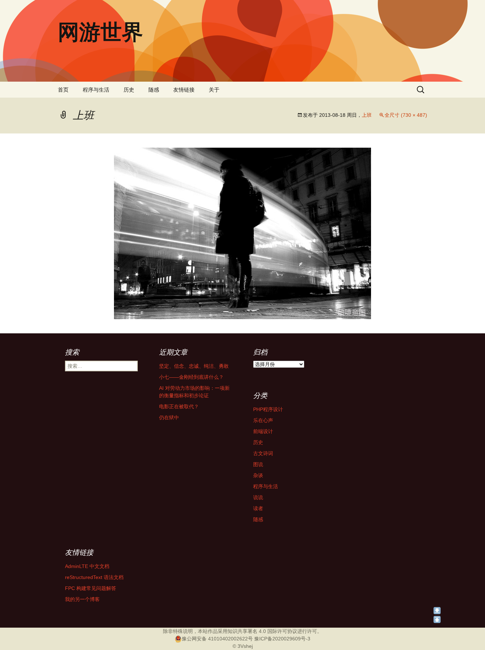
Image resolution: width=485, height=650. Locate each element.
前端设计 (263, 431)
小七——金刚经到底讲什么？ (191, 377)
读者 (258, 508)
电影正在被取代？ (179, 406)
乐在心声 (263, 420)
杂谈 (258, 475)
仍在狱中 (169, 417)
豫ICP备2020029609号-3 (282, 638)
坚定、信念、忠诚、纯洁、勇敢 (194, 366)
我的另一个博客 (82, 599)
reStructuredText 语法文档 (94, 577)
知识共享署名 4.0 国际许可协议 (262, 631)
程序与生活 (96, 90)
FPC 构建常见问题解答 (90, 588)
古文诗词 (263, 453)
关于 (214, 90)
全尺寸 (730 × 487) (406, 115)
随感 (153, 90)
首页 (63, 90)
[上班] (242, 233)
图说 (258, 464)
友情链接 (184, 90)
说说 (258, 497)
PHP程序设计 (268, 409)
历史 (129, 90)
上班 (367, 115)
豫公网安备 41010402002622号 (217, 638)
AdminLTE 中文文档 (87, 566)
